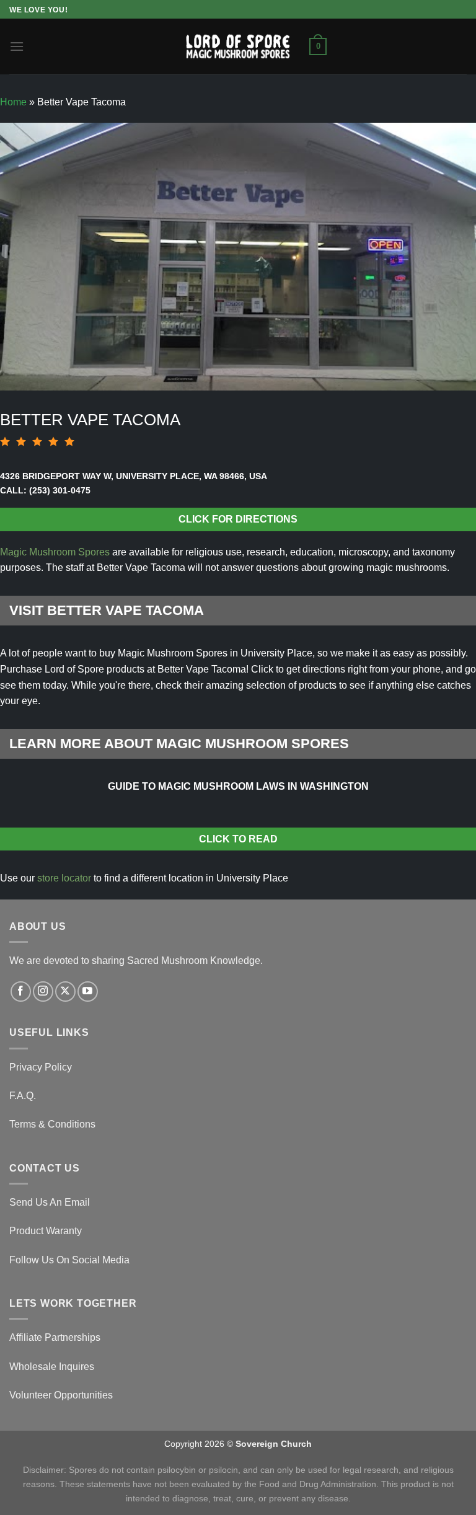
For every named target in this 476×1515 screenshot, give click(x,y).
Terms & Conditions (52, 1124)
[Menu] (16, 46)
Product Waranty (45, 1231)
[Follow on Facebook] (21, 991)
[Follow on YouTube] (87, 991)
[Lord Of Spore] (238, 46)
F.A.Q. (22, 1095)
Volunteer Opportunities (61, 1395)
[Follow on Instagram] (43, 991)
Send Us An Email (49, 1202)
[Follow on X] (65, 991)
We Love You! (38, 10)
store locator (64, 878)
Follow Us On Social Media (69, 1260)
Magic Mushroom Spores (55, 552)
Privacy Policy (40, 1067)
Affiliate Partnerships (54, 1337)
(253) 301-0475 (59, 490)
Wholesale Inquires (51, 1366)
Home (13, 102)
